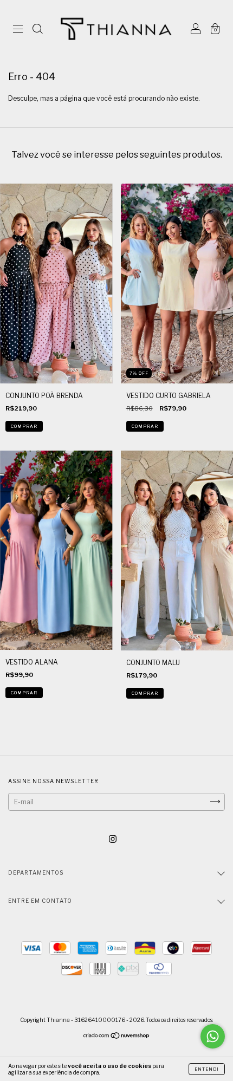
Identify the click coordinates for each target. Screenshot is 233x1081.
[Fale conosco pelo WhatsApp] (212, 1036)
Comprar (24, 426)
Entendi (207, 1069)
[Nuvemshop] (117, 1036)
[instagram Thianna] (112, 839)
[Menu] (17, 31)
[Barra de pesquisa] (37, 31)
